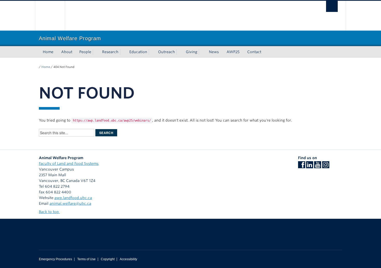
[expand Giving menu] (202, 52)
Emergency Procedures (55, 259)
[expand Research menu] (123, 52)
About (66, 52)
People (85, 52)
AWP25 (233, 52)
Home (48, 52)
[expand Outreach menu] (180, 52)
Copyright (108, 259)
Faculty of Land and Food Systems (68, 163)
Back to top (49, 212)
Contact (254, 52)
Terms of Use (86, 259)
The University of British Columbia (50, 16)
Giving (191, 52)
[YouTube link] (317, 166)
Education (138, 52)
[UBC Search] (332, 6)
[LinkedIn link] (309, 166)
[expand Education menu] (152, 52)
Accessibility (128, 259)
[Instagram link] (325, 166)
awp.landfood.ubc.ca (73, 198)
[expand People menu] (96, 52)
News (214, 52)
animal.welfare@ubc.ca (70, 203)
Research (110, 52)
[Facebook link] (301, 166)
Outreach (166, 52)
